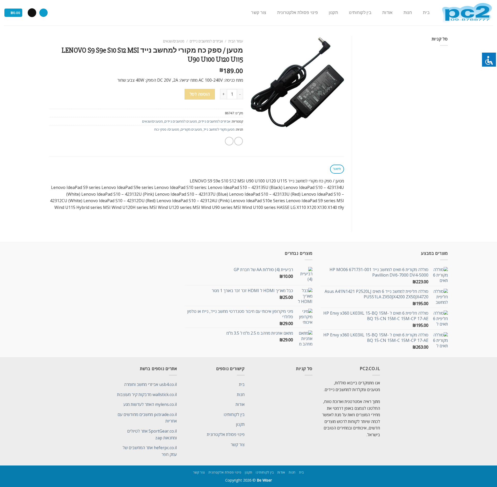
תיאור (337, 169)
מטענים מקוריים (191, 129)
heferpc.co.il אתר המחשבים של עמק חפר (150, 451)
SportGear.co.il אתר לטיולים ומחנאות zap (152, 434)
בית (426, 13)
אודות (387, 13)
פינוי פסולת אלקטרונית (297, 13)
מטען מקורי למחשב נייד (219, 129)
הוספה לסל (200, 94)
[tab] (337, 169)
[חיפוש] (43, 13)
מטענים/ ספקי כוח (166, 129)
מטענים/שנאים (173, 41)
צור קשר (258, 13)
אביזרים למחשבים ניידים (206, 41)
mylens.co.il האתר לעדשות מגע (150, 404)
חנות (408, 13)
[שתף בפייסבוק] (238, 141)
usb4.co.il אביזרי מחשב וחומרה (150, 384)
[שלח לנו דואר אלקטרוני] (32, 12)
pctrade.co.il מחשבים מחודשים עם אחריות (147, 418)
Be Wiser (264, 480)
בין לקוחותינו (360, 13)
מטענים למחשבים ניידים (180, 121)
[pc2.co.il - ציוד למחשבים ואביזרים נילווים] (467, 13)
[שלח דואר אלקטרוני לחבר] (229, 141)
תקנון (333, 13)
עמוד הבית (235, 41)
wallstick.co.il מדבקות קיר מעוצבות (147, 394)
